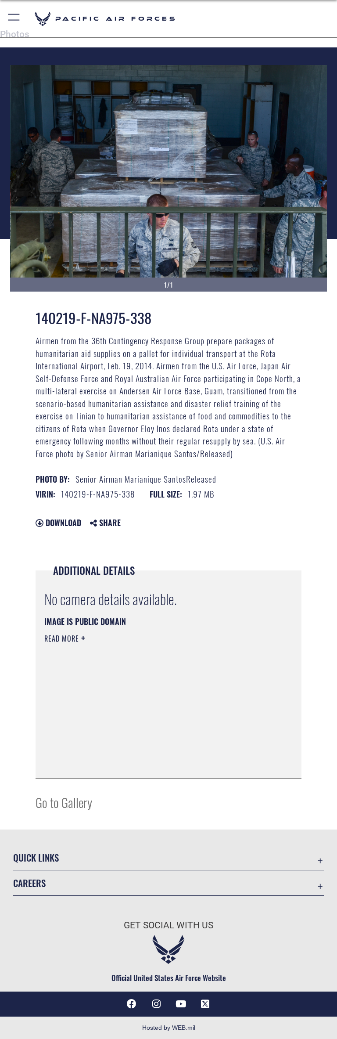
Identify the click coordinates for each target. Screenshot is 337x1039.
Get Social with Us (168, 925)
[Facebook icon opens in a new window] (131, 1003)
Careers (29, 883)
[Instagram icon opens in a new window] (156, 1003)
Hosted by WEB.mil (168, 1027)
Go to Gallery (64, 802)
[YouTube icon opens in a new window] (180, 1003)
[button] (14, 18)
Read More (62, 638)
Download (62, 522)
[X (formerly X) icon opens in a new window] (205, 1003)
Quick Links (36, 857)
